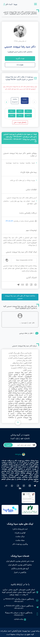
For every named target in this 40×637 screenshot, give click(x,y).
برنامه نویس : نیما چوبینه (31, 631)
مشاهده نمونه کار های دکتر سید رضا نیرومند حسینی (20, 297)
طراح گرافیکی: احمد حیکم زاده (11, 631)
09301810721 (9, 221)
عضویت (8, 445)
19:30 (11, 116)
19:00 (20, 116)
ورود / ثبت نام (11, 4)
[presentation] (34, 102)
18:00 (11, 111)
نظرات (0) (20, 64)
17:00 (28, 111)
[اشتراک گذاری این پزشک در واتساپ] (35, 285)
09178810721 (9, 599)
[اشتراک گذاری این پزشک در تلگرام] (17, 285)
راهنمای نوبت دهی (20, 122)
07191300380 (18, 619)
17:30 (20, 111)
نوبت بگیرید (20, 58)
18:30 (28, 116)
